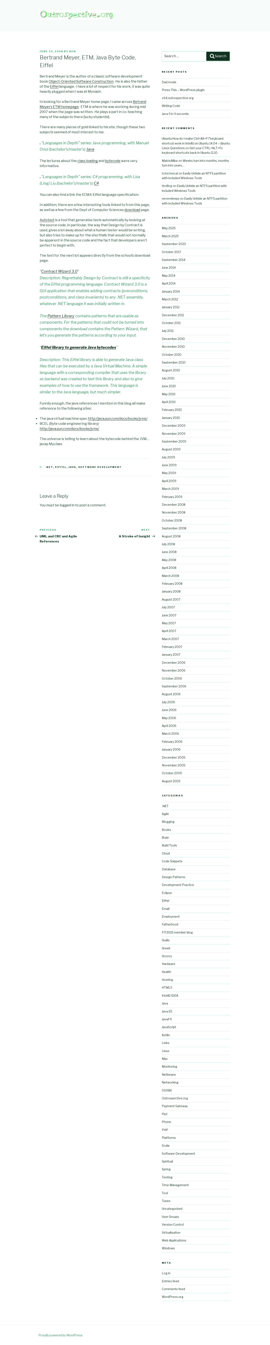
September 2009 (174, 441)
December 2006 (173, 662)
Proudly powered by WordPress (60, 1335)
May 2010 (169, 394)
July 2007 (168, 607)
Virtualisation (171, 1232)
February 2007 (172, 647)
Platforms (169, 1137)
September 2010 (174, 362)
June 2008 (169, 552)
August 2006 (171, 694)
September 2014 (173, 260)
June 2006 (169, 710)
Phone (166, 1122)
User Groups (170, 1216)
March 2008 (170, 576)
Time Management (175, 1185)
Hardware (168, 964)
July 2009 (168, 457)
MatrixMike (170, 160)
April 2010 (169, 402)
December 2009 (173, 425)
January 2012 (171, 307)
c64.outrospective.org (178, 98)
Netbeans (169, 1074)
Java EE (167, 1011)
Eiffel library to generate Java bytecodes (78, 347)
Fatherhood (170, 924)
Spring (166, 1169)
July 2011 (168, 331)
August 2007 (171, 599)
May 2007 (169, 623)
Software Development (100, 467)
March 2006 (170, 733)
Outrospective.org (175, 1098)
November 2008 (173, 512)
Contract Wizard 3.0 (59, 271)
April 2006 (169, 726)
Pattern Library (60, 316)
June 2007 (169, 615)
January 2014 (171, 291)
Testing (167, 1177)
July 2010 (168, 378)
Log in (166, 1273)
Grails (166, 940)
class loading (87, 161)
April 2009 (169, 481)
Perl (164, 1114)
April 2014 (169, 283)
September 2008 (174, 528)
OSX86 (167, 1090)
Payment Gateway (175, 1106)
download (132, 210)
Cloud (166, 853)
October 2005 (172, 773)
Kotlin (166, 1035)
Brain (165, 837)
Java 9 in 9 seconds (175, 114)
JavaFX (167, 1019)
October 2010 (171, 354)
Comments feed (173, 1289)
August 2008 (171, 536)
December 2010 (173, 339)
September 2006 (174, 686)
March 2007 (170, 639)
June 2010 (169, 386)
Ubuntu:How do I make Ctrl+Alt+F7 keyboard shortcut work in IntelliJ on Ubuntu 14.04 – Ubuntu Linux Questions (196, 143)
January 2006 (171, 749)
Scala (165, 1145)
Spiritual (167, 1161)
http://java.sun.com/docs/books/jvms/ (117, 419)
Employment (171, 916)
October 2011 (171, 323)
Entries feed (170, 1281)
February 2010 (172, 410)
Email (165, 908)
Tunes (166, 1201)
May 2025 (169, 228)
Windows (168, 1248)
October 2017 (171, 252)
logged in (67, 505)
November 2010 (173, 346)
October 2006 (172, 678)
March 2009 (170, 489)
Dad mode (169, 82)
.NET (49, 467)
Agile (165, 814)
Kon (72, 51)
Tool (165, 1193)
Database (169, 869)
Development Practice (178, 885)
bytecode (112, 161)
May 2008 (169, 560)
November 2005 (173, 765)
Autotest (47, 220)
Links (165, 1043)
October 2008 (172, 520)
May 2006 (169, 718)
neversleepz (170, 198)
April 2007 (169, 631)
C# (96, 183)
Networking (170, 1082)
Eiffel (54, 86)
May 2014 (168, 275)
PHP (165, 1130)
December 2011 (173, 315)
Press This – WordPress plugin (183, 90)
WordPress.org (172, 1297)
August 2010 (171, 370)
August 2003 (171, 781)
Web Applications (174, 1240)
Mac (165, 1058)
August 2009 (171, 449)
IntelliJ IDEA (170, 995)
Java (90, 149)
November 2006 (173, 670)
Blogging (168, 821)
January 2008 (171, 591)
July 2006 (168, 702)
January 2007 (171, 654)
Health (166, 972)
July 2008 (168, 544)
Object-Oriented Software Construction (81, 81)
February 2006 (172, 741)
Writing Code (171, 106)
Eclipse (167, 893)
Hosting (167, 979)
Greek (166, 948)
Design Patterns (173, 877)
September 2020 (174, 244)
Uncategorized (172, 1208)
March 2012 (170, 299)
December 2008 (173, 504)
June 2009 (169, 465)
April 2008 (169, 568)
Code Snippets (172, 861)
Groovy (167, 956)
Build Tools (169, 845)
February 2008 (172, 583)
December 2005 (173, 757)
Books (166, 829)
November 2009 (173, 433)
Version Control (173, 1224)
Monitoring (169, 1066)
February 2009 (172, 497)
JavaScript (169, 1027)
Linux (165, 1051)
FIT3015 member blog (177, 932)
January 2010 (171, 418)
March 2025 (170, 236)
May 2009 (169, 473)
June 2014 (169, 267)
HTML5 (167, 987)
